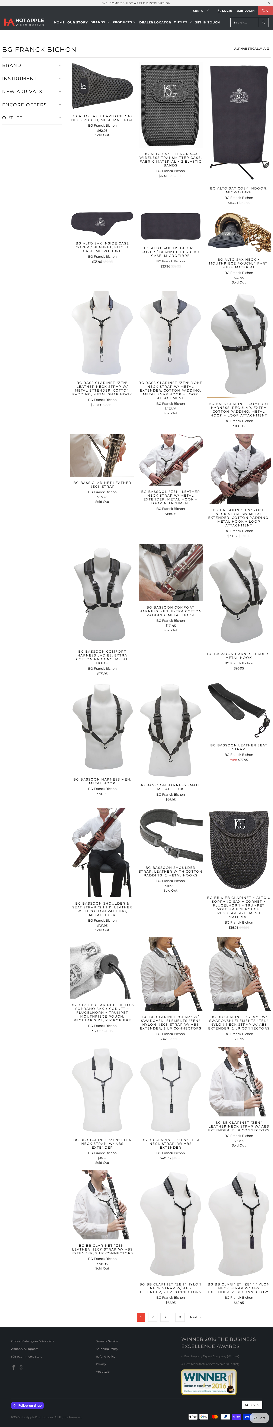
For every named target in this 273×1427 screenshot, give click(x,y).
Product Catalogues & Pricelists (32, 1341)
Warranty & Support (24, 1348)
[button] (100, 22)
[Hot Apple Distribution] (24, 22)
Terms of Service (107, 1341)
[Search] (263, 22)
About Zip (103, 1371)
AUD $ (198, 11)
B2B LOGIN (246, 10)
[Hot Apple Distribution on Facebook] (14, 1368)
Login (227, 10)
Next (194, 1317)
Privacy (101, 1364)
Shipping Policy (107, 1348)
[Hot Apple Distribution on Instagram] (21, 1368)
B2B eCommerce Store (26, 1356)
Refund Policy (105, 1356)
